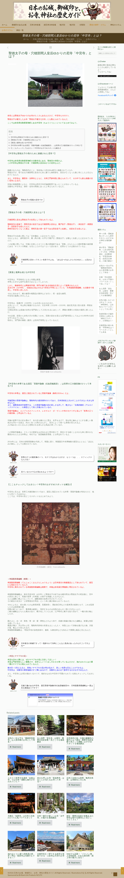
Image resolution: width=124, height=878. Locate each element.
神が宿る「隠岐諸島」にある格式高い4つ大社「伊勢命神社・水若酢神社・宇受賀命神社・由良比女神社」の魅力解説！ (107, 254)
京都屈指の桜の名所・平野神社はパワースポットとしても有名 (106, 328)
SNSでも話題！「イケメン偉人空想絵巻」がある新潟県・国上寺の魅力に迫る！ (80, 856)
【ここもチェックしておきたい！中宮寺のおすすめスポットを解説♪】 (36, 148)
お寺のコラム (91, 39)
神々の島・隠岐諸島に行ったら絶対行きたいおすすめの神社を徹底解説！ (106, 238)
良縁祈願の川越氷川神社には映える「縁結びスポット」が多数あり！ (106, 317)
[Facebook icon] (112, 873)
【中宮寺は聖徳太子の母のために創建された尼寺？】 (29, 137)
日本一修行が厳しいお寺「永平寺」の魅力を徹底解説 (50, 817)
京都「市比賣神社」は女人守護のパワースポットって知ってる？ (106, 280)
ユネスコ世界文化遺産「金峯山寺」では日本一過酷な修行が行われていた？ (21, 780)
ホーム (26, 39)
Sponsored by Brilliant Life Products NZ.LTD (25, 875)
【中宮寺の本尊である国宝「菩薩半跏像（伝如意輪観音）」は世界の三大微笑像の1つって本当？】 (46, 145)
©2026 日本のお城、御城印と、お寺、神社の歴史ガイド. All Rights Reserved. (39, 873)
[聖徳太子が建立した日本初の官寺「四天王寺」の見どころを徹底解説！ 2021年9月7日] (1, 870)
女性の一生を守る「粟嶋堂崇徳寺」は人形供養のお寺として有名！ (21, 740)
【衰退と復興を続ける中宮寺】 (21, 143)
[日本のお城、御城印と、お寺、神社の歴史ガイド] (62, 11)
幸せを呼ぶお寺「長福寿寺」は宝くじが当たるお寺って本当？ (50, 780)
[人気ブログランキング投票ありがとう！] (107, 353)
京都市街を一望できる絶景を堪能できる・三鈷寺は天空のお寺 (50, 855)
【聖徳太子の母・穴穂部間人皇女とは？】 (25, 140)
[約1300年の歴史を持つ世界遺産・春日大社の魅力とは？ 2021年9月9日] (122, 870)
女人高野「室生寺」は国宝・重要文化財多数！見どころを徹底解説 (50, 740)
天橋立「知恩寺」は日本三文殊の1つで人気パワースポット (21, 817)
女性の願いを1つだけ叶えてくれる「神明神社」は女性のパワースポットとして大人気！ (107, 304)
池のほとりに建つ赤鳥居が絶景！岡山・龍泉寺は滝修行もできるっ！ (21, 856)
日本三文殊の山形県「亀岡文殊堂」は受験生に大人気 (80, 779)
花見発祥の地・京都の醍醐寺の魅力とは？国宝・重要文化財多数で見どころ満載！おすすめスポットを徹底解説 (80, 741)
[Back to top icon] (115, 874)
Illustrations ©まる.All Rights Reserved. (87, 873)
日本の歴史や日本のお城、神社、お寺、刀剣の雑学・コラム (57, 39)
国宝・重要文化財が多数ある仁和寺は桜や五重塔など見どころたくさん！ (80, 818)
